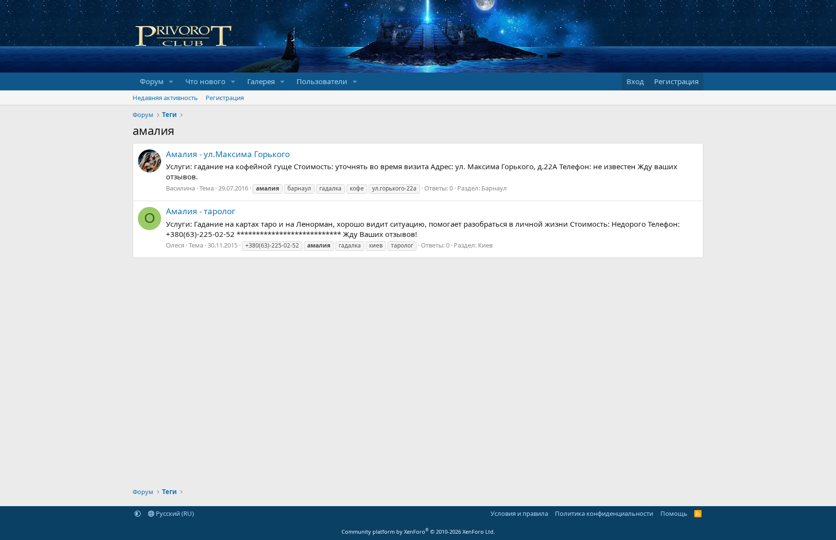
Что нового (205, 81)
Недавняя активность (165, 97)
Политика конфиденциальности (604, 513)
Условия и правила (519, 513)
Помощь (673, 513)
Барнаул (494, 188)
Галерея (261, 81)
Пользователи (322, 81)
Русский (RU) (174, 513)
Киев (485, 245)
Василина (180, 188)
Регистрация (225, 97)
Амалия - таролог (200, 211)
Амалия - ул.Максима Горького (228, 154)
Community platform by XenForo (418, 531)
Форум (152, 81)
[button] (171, 81)
